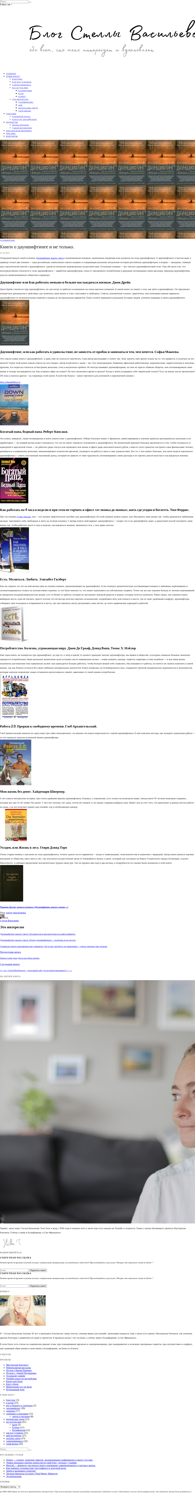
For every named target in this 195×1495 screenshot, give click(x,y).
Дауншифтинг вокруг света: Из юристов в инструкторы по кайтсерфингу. (38, 934)
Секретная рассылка (15, 1257)
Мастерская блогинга (19, 131)
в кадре (10, 1402)
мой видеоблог (14, 1435)
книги (9, 912)
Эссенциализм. (14, 1476)
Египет (22, 96)
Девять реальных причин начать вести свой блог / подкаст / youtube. (41, 1462)
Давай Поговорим (22, 128)
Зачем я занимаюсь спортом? (21, 1471)
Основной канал (21, 116)
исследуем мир (14, 1422)
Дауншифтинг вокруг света (50, 258)
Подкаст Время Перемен (19, 1370)
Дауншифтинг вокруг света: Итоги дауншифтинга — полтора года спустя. (38, 940)
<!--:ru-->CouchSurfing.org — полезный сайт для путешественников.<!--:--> (36, 970)
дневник (10, 1411)
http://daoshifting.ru (10, 382)
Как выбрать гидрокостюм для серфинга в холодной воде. (36, 1468)
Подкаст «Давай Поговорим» (21, 1373)
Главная (11, 74)
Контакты (12, 136)
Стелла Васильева (9, 920)
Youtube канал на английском (21, 1378)
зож (20, 105)
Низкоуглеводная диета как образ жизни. (20, 958)
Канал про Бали (14, 1381)
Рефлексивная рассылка (18, 1367)
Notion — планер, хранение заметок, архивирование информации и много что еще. (49, 1460)
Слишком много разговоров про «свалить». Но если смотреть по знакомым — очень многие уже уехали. (53, 946)
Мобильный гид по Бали (19, 1387)
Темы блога (13, 76)
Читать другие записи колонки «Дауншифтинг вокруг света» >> (34, 907)
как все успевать (22, 82)
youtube (11, 114)
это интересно (20, 99)
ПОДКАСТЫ (12, 122)
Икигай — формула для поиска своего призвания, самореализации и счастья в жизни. (51, 1465)
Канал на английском (24, 119)
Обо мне (11, 133)
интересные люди (28, 108)
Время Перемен (20, 125)
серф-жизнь (24, 111)
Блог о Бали (12, 1384)
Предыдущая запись (10, 952)
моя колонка (19, 912)
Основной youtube (15, 1376)
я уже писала (24, 516)
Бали (21, 93)
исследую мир (20, 88)
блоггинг (17, 79)
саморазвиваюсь (21, 85)
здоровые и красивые (17, 1413)
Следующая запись (10, 964)
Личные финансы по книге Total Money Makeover (32, 1473)
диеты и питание (21, 1416)
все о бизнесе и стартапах (19, 1405)
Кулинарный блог (15, 1389)
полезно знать (13, 1438)
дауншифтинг (26, 102)
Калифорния (25, 91)
